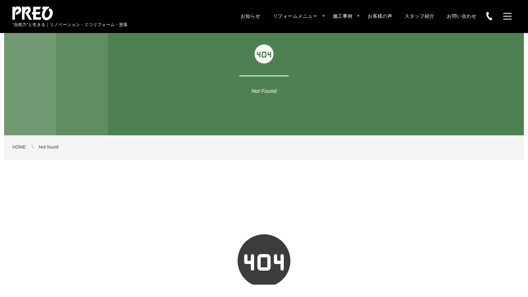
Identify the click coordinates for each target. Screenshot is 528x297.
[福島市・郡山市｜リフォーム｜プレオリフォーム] (32, 13)
